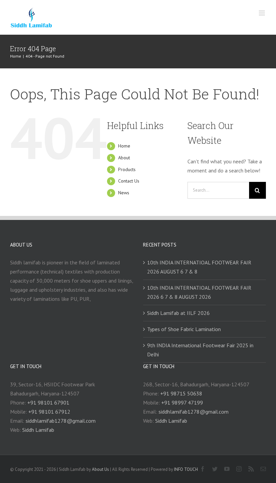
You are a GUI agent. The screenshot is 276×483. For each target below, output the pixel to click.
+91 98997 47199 (182, 402)
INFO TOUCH (186, 469)
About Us (100, 469)
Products (127, 169)
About (124, 158)
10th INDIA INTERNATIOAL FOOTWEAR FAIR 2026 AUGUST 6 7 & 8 (199, 267)
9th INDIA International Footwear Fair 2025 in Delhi (200, 350)
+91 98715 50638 (181, 393)
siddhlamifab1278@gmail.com (61, 420)
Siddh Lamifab (38, 429)
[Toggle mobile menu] (262, 13)
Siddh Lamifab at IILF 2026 (178, 313)
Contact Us (128, 181)
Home (124, 146)
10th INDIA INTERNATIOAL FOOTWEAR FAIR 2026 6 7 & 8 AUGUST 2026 (199, 292)
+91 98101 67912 (49, 411)
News (123, 193)
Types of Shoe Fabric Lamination (184, 329)
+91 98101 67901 (48, 402)
